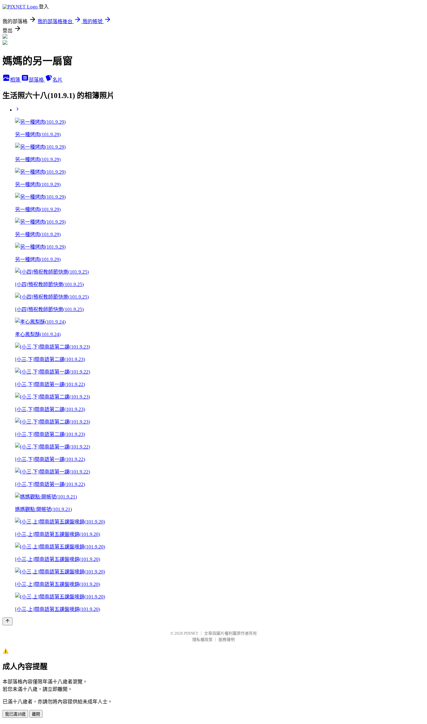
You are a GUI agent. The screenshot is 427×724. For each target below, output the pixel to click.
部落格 (37, 79)
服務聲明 (227, 639)
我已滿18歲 (15, 714)
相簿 (15, 79)
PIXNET (191, 633)
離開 (36, 714)
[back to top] (8, 621)
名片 (58, 79)
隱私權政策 (202, 639)
